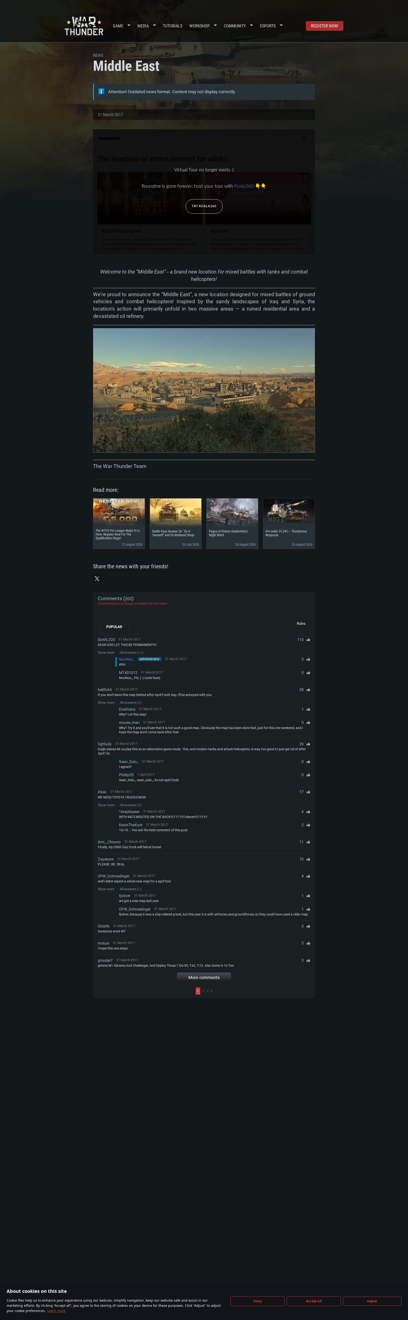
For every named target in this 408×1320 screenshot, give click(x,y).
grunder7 (105, 960)
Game (118, 25)
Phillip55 (126, 775)
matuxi (103, 943)
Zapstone (106, 859)
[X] (97, 579)
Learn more (56, 1310)
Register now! (324, 25)
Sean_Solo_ (128, 761)
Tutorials (172, 25)
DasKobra (127, 709)
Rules (301, 623)
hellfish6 (105, 689)
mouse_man (129, 722)
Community (235, 25)
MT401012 (128, 673)
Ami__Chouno (109, 842)
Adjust (372, 1301)
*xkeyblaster (129, 812)
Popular (114, 627)
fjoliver (124, 896)
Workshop (199, 25)
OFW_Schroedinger (113, 876)
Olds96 (104, 926)
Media (143, 25)
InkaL (102, 792)
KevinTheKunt (130, 825)
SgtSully (105, 744)
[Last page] (261, 991)
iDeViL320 (106, 639)
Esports (268, 25)
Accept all (314, 1301)
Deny (258, 1301)
